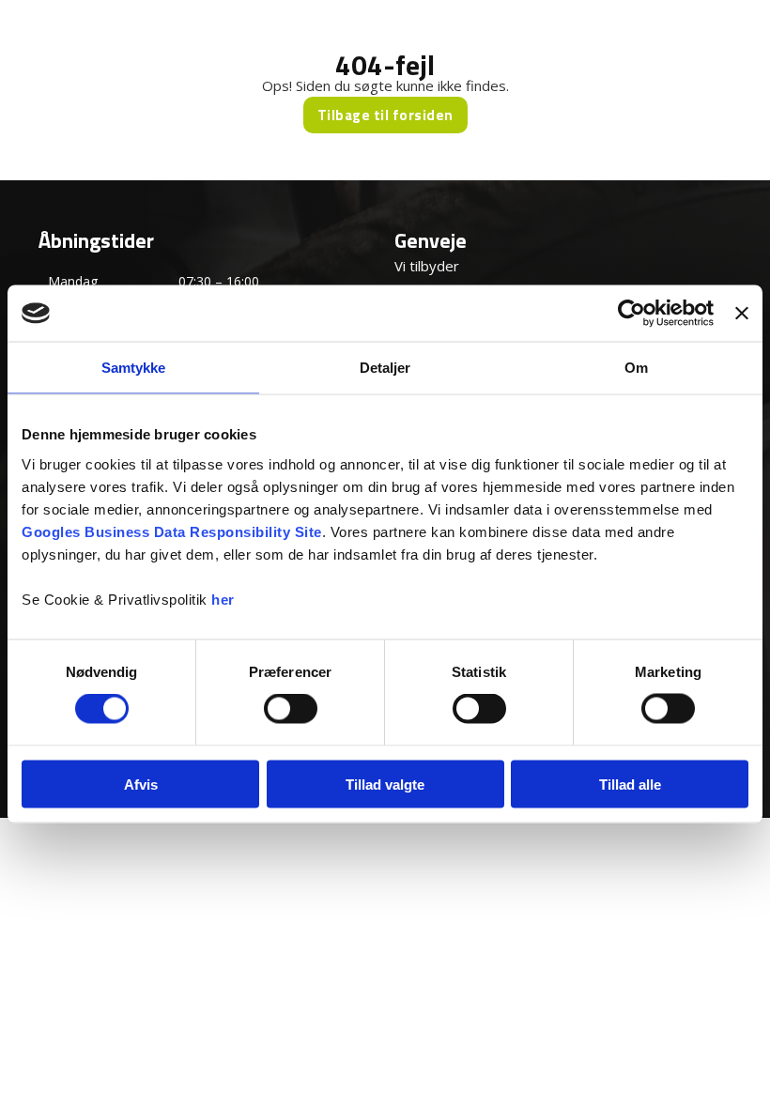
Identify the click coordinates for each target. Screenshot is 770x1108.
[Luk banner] (741, 313)
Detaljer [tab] (385, 368)
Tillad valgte (385, 784)
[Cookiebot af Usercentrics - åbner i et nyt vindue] (631, 314)
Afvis (141, 784)
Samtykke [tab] (133, 368)
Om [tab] (636, 368)
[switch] (290, 709)
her (223, 599)
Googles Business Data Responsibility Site (172, 531)
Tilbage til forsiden (385, 115)
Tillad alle (630, 784)
